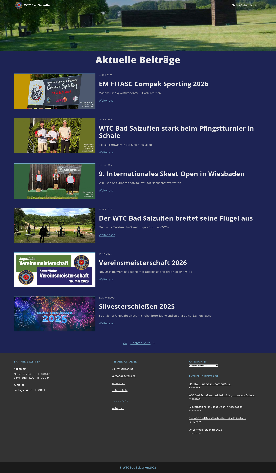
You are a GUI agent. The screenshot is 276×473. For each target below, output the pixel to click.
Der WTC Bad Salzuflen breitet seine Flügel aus (176, 218)
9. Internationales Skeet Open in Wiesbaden (172, 173)
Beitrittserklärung (123, 368)
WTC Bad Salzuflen (38, 5)
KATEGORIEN (198, 361)
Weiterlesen (107, 101)
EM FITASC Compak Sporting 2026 (153, 83)
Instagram (118, 408)
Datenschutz (120, 390)
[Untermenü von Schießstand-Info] (260, 5)
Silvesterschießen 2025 (137, 306)
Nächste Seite (142, 343)
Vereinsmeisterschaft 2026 (143, 262)
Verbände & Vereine (124, 375)
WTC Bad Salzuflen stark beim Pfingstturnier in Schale (176, 132)
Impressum (118, 383)
